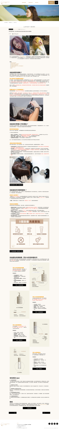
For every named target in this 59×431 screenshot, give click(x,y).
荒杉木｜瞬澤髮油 (39, 368)
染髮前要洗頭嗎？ (13, 62)
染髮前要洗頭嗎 (22, 56)
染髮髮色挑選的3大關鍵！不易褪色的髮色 (16, 184)
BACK (15, 22)
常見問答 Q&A (13, 66)
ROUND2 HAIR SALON (43, 404)
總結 (11, 67)
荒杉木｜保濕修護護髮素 (39, 312)
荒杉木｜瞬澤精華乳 (19, 340)
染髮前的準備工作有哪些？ (15, 63)
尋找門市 (36, 2)
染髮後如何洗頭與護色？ (15, 64)
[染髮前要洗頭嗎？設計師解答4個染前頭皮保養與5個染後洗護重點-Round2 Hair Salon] (12, 34)
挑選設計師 (31, 2)
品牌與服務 (24, 2)
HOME (6, 22)
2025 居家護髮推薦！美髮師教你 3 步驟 (16, 251)
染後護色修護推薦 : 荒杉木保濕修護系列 (17, 65)
